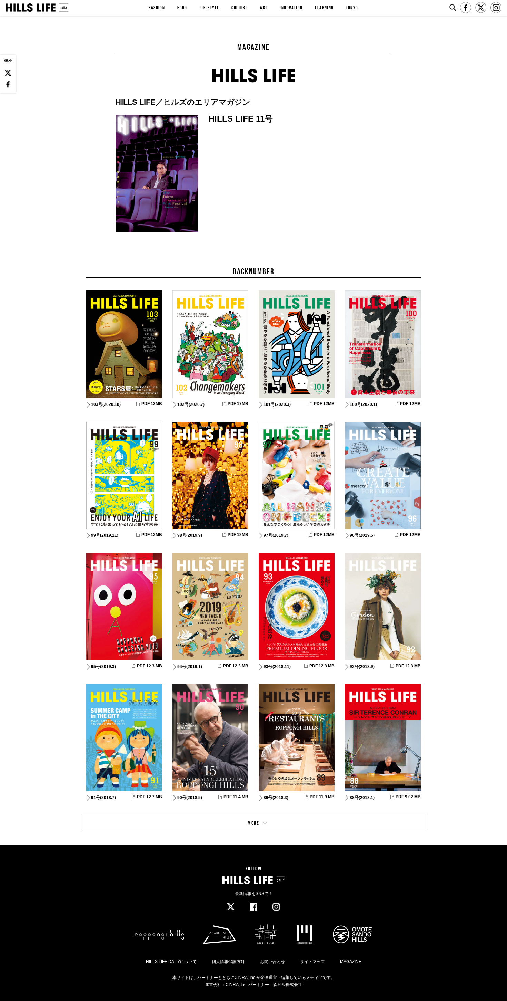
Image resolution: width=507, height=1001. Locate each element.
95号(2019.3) (103, 666)
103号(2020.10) (106, 404)
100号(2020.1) (363, 404)
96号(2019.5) (362, 535)
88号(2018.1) (362, 797)
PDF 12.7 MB (149, 796)
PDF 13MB (151, 403)
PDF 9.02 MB (408, 796)
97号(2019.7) (276, 535)
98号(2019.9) (189, 535)
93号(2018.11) (277, 666)
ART (263, 7)
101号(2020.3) (277, 404)
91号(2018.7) (103, 797)
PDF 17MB (238, 403)
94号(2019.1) (189, 666)
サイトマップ (312, 961)
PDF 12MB (324, 403)
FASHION (157, 7)
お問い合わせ (272, 961)
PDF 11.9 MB (322, 796)
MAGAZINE (350, 961)
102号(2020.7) (191, 404)
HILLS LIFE (36, 7)
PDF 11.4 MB (235, 796)
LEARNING (324, 7)
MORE (253, 823)
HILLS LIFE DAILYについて (171, 961)
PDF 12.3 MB (149, 666)
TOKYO (352, 7)
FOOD (182, 7)
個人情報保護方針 (228, 961)
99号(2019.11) (104, 535)
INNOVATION (291, 7)
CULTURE (239, 7)
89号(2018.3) (276, 797)
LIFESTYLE (209, 7)
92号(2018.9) (362, 666)
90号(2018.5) (189, 797)
